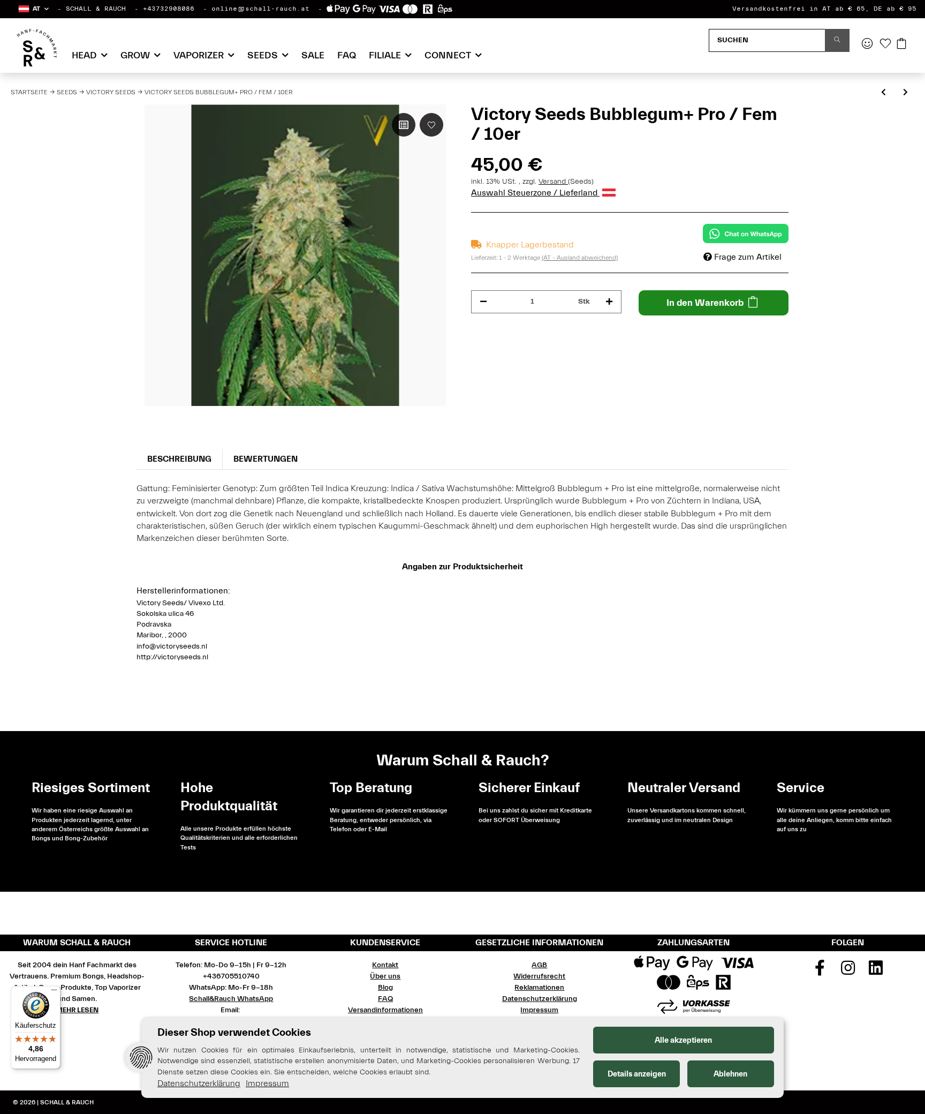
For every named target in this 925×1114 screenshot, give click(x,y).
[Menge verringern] (483, 302)
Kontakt (385, 965)
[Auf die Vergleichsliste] (403, 125)
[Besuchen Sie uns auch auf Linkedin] (876, 971)
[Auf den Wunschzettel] (431, 125)
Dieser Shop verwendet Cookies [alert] (234, 1032)
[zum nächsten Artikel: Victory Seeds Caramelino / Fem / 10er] (905, 92)
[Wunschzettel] (885, 44)
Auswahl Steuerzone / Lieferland (535, 193)
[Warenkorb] (901, 44)
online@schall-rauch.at (260, 8)
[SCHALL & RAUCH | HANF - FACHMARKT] (37, 47)
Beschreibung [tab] (179, 459)
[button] (33, 9)
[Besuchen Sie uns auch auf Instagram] (848, 971)
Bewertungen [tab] (265, 459)
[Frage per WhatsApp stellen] (745, 233)
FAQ (346, 55)
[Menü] (54, 992)
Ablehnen (730, 1074)
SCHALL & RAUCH (96, 8)
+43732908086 (168, 8)
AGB (539, 965)
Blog (385, 987)
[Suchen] (837, 40)
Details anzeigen (637, 1074)
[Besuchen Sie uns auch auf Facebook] (820, 971)
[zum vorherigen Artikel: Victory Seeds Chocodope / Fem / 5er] (883, 92)
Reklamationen (539, 987)
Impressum (539, 1010)
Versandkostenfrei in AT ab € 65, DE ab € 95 (824, 8)
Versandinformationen (385, 1010)
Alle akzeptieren (683, 1040)
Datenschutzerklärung (539, 999)
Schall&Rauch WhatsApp (231, 999)
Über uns (385, 976)
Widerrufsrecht (539, 976)
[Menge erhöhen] (609, 302)
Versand (553, 181)
